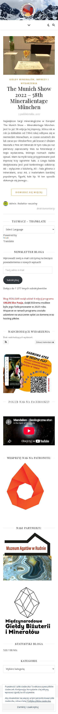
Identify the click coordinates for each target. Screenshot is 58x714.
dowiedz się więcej (29, 192)
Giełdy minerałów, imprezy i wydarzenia (29, 81)
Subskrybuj (13, 280)
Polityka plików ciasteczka (39, 701)
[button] (5, 342)
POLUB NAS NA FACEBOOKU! (29, 402)
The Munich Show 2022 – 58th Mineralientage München (29, 97)
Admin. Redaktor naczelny (23, 203)
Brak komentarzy (46, 208)
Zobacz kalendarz (44, 342)
